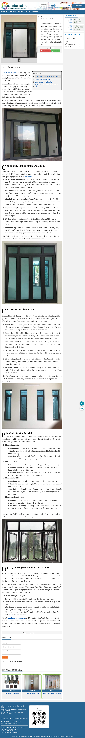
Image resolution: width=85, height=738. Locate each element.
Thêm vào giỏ (46, 50)
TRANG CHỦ (4, 11)
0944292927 (54, 7)
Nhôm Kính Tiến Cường (27, 736)
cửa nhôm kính (31, 177)
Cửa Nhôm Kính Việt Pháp (52, 693)
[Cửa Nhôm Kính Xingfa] (11, 682)
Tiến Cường (45, 736)
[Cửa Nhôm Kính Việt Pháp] (52, 682)
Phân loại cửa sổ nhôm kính (43, 82)
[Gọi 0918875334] (82, 403)
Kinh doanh (78, 19)
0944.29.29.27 (79, 27)
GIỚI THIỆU (13, 11)
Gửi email (77, 22)
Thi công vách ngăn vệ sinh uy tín (65, 736)
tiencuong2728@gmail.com (11, 723)
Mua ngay (56, 50)
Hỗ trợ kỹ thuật (79, 26)
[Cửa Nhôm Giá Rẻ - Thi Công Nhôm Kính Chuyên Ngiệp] (14, 5)
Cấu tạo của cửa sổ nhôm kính (44, 79)
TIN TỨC (20, 11)
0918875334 (54, 5)
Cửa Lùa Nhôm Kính (32, 693)
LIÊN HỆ (27, 11)
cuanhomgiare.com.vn (16, 618)
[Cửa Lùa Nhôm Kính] (32, 682)
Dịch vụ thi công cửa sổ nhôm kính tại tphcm (46, 86)
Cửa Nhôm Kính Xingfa (11, 693)
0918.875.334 (78, 21)
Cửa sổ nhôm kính (9, 73)
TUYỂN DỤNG (35, 11)
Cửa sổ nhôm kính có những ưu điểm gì (47, 76)
